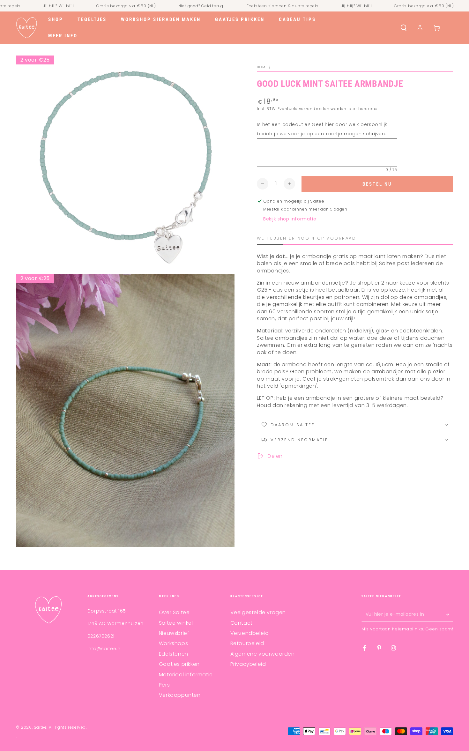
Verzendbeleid (249, 633)
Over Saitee (174, 612)
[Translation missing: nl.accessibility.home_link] (26, 27)
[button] (403, 28)
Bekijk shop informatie (289, 219)
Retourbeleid (247, 643)
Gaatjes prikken (179, 664)
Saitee (40, 727)
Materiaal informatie (186, 674)
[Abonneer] (449, 614)
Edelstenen (173, 654)
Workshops (173, 643)
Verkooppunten (180, 695)
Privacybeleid (248, 664)
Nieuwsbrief (174, 633)
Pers (164, 684)
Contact (241, 623)
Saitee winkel (176, 623)
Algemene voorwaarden (262, 654)
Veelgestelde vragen (258, 612)
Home (262, 67)
